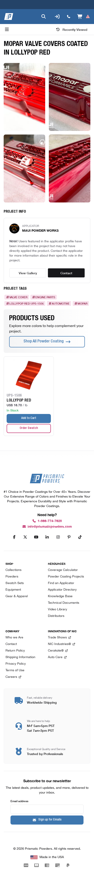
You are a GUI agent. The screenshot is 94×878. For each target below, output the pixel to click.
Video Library (57, 609)
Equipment (13, 589)
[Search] (44, 17)
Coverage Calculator (63, 570)
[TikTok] (79, 537)
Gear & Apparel (16, 596)
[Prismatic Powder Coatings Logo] (9, 16)
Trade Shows (57, 637)
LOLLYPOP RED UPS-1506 (26, 303)
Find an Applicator (61, 583)
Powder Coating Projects (66, 576)
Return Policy (15, 650)
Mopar (82, 303)
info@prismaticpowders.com (50, 526)
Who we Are (14, 637)
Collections (13, 570)
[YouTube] (36, 537)
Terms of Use (14, 670)
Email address (19, 801)
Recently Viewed (75, 29)
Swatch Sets (14, 583)
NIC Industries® (59, 644)
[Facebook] (14, 537)
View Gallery (28, 273)
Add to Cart (28, 418)
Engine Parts (45, 297)
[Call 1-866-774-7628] (69, 16)
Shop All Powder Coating (44, 341)
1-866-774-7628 (50, 521)
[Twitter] (25, 537)
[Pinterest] (68, 537)
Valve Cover (18, 297)
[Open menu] (7, 29)
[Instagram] (58, 537)
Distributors (56, 616)
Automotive (61, 303)
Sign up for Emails (50, 819)
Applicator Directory (62, 589)
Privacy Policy (15, 664)
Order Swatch (29, 428)
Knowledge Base (60, 596)
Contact (66, 273)
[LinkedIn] (47, 537)
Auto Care (55, 657)
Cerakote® (56, 650)
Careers (11, 677)
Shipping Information (20, 657)
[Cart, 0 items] (83, 16)
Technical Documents (63, 603)
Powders (11, 576)
